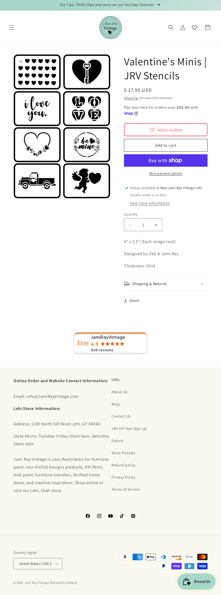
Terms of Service (126, 489)
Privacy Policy (123, 477)
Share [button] (134, 300)
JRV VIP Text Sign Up (129, 428)
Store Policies (123, 452)
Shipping (131, 98)
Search (117, 440)
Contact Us (121, 416)
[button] (11, 27)
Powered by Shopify (64, 582)
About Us (120, 391)
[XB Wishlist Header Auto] (195, 27)
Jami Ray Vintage (37, 582)
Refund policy (124, 465)
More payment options (165, 173)
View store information (150, 203)
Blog (115, 404)
